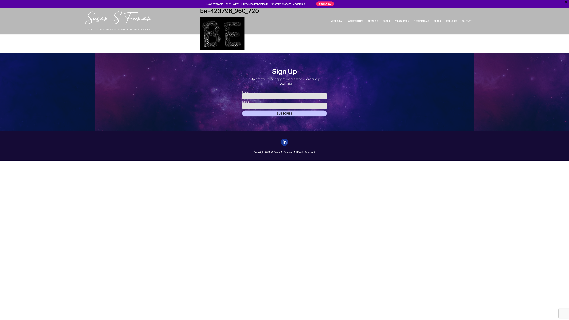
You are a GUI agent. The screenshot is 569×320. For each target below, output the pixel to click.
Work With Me (355, 21)
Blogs (437, 21)
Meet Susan (337, 21)
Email (245, 92)
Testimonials (421, 21)
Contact (466, 21)
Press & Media (401, 21)
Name (245, 102)
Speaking (373, 21)
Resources (451, 21)
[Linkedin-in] (284, 142)
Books (386, 21)
